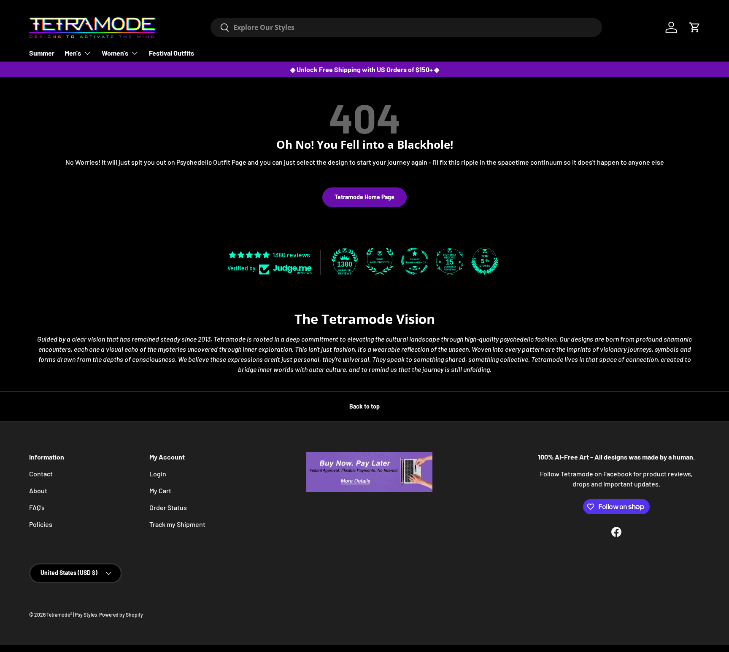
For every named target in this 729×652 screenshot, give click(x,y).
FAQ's (37, 507)
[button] (695, 27)
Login (157, 474)
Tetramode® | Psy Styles (71, 614)
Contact (41, 474)
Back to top (364, 406)
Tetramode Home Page (364, 196)
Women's (115, 53)
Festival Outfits (171, 53)
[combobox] (406, 27)
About (38, 490)
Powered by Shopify (121, 614)
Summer (41, 53)
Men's (73, 53)
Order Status (168, 507)
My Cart (160, 490)
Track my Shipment (177, 524)
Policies (40, 524)
